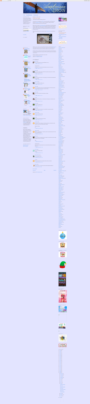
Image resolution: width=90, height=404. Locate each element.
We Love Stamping (26, 94)
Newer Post (34, 170)
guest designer (60, 118)
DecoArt (60, 91)
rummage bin (60, 177)
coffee (59, 78)
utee (59, 212)
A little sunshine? (62, 391)
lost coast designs (61, 140)
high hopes (60, 122)
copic (59, 79)
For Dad (29, 50)
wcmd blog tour (61, 222)
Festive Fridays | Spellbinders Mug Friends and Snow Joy (27, 80)
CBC (42, 21)
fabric (59, 102)
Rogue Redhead (61, 172)
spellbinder (60, 193)
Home (44, 170)
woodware (60, 226)
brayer (59, 64)
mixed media (60, 149)
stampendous (60, 195)
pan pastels (60, 155)
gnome (59, 116)
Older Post (55, 170)
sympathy (60, 201)
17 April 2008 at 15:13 (39, 152)
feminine (60, 106)
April (61, 383)
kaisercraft (60, 131)
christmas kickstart (61, 76)
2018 (60, 360)
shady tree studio (61, 186)
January (61, 395)
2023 (60, 354)
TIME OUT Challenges (27, 88)
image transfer (60, 124)
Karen (35, 70)
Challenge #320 (29, 90)
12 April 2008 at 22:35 (39, 141)
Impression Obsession (61, 125)
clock (59, 77)
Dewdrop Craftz (38, 22)
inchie (59, 126)
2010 (60, 370)
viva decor (60, 217)
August (61, 378)
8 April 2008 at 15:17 (38, 68)
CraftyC (36, 149)
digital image (60, 97)
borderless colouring (61, 63)
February (61, 394)
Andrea (36, 61)
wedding (60, 223)
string (59, 200)
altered (59, 49)
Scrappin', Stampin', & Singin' (27, 67)
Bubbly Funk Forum (25, 145)
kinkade (60, 135)
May (61, 382)
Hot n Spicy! (61, 388)
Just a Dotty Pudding (27, 100)
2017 (60, 361)
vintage (60, 215)
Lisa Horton (60, 139)
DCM (59, 90)
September (61, 377)
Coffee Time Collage (36, 18)
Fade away (61, 385)
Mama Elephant (61, 142)
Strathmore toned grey (61, 199)
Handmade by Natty (26, 79)
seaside (59, 183)
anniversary (60, 51)
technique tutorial (48, 31)
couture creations (61, 80)
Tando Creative (60, 38)
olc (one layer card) (61, 154)
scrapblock (60, 180)
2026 (60, 350)
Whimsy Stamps (61, 224)
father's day (60, 103)
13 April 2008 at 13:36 (39, 147)
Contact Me (24, 34)
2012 (60, 367)
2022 (60, 355)
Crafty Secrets (60, 86)
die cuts (60, 96)
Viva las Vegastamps (61, 218)
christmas (60, 75)
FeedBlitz (27, 31)
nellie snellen (60, 151)
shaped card (60, 187)
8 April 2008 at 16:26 (38, 89)
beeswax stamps (61, 59)
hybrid (59, 123)
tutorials (60, 210)
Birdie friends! (29, 68)
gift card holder (60, 112)
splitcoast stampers (61, 194)
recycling (60, 169)
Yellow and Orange (29, 62)
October (61, 376)
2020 (60, 357)
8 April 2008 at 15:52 (38, 79)
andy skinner (60, 50)
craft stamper (60, 81)
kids (59, 133)
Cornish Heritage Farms (43, 25)
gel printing (60, 109)
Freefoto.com (24, 122)
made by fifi (36, 81)
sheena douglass (61, 188)
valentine (60, 213)
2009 (60, 371)
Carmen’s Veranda (61, 71)
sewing (59, 185)
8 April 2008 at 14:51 (38, 63)
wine (59, 225)
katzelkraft (60, 132)
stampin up (60, 197)
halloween (60, 119)
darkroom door (60, 89)
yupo (59, 227)
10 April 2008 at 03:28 (39, 128)
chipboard (60, 74)
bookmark (60, 62)
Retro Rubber (26, 55)
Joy (35, 159)
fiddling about (26, 61)
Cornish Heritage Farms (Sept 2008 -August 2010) (62, 33)
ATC (59, 52)
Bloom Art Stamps (61, 61)
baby (59, 55)
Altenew (60, 48)
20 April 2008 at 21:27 (39, 157)
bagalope (60, 57)
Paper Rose (60, 156)
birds (59, 60)
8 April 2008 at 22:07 (38, 110)
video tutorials (60, 214)
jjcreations (36, 112)
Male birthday (60, 141)
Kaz (35, 76)
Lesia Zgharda (60, 136)
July (61, 379)
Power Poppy (60, 165)
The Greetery (60, 208)
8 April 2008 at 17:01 (38, 95)
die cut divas (60, 95)
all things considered (61, 47)
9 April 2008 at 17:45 (38, 119)
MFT (59, 147)
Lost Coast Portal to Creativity (26, 49)
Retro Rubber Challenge (62, 170)
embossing (60, 101)
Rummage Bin (54, 46)
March (61, 393)
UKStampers (60, 211)
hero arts (60, 121)
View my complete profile (27, 115)
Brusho (59, 65)
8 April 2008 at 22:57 (38, 115)
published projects (61, 167)
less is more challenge (61, 137)
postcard (60, 164)
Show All (30, 106)
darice (59, 88)
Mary (35, 136)
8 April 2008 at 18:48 (38, 101)
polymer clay (60, 163)
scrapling (60, 181)
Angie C (36, 164)
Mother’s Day (60, 150)
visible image (60, 216)
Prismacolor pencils (61, 166)
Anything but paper (62, 384)
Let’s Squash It (60, 138)
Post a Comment (35, 168)
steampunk (60, 198)
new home (60, 153)
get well (60, 110)
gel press (60, 108)
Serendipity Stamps (61, 184)
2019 (60, 359)
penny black (60, 162)
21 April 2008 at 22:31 (39, 162)
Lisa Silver (36, 121)
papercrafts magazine (61, 161)
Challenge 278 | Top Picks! (29, 56)
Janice (36, 86)
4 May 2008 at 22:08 (38, 166)
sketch (59, 191)
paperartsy (60, 157)
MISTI (59, 148)
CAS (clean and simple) (62, 72)
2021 (60, 356)
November (61, 374)
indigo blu (60, 127)
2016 (60, 362)
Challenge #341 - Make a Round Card (29, 75)
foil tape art (60, 107)
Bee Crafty (60, 58)
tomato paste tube (61, 209)
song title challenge (61, 192)
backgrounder (60, 56)
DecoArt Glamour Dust (61, 92)
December (61, 373)
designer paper (60, 94)
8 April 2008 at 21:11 (38, 105)
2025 (60, 351)
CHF (35, 56)
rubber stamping (39, 56)
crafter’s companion (61, 82)
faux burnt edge (61, 104)
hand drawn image (61, 120)
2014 (60, 365)
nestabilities (60, 152)
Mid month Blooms (29, 96)
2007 (60, 397)
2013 (60, 366)
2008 (60, 372)
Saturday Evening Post (61, 178)
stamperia (60, 196)
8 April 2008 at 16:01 (38, 84)
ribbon (59, 171)
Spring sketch (62, 390)
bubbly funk (60, 66)
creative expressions (61, 87)
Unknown (36, 130)
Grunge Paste (60, 117)
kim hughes (60, 134)
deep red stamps (61, 93)
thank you (60, 207)
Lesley (36, 103)
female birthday (61, 105)
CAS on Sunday (26, 73)
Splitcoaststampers (25, 146)
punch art (60, 168)
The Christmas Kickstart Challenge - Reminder (29, 102)
